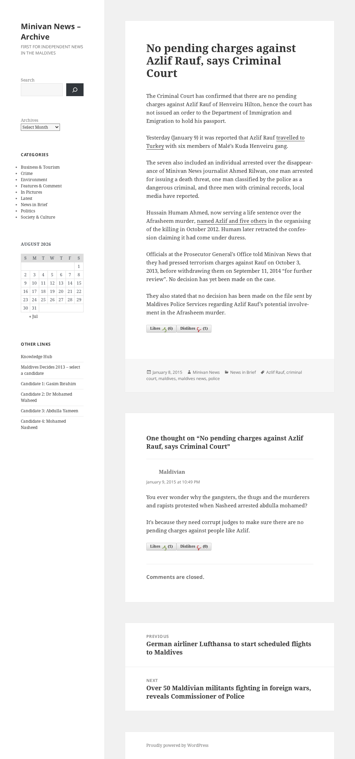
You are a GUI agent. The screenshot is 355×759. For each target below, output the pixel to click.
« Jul (33, 316)
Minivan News (206, 372)
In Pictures (31, 192)
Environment (34, 180)
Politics (28, 211)
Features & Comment (41, 186)
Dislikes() (194, 328)
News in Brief (34, 205)
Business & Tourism (40, 167)
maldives (167, 378)
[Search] (75, 89)
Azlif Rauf (275, 372)
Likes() (161, 328)
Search (28, 80)
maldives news (192, 378)
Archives (29, 120)
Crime (27, 173)
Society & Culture (38, 217)
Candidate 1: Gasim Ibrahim (48, 384)
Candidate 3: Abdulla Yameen (49, 411)
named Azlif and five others (232, 220)
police (214, 378)
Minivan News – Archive (51, 31)
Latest (26, 198)
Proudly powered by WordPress (177, 745)
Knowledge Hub (36, 357)
